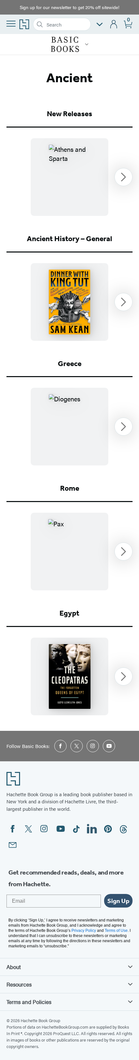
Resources (19, 984)
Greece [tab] (69, 363)
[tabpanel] (69, 177)
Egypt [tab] (69, 613)
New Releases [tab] (69, 113)
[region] (69, 177)
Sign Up (118, 901)
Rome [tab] (69, 488)
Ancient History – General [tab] (69, 238)
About (13, 967)
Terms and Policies (28, 1002)
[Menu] (11, 24)
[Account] (114, 24)
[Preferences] (99, 24)
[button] (87, 44)
